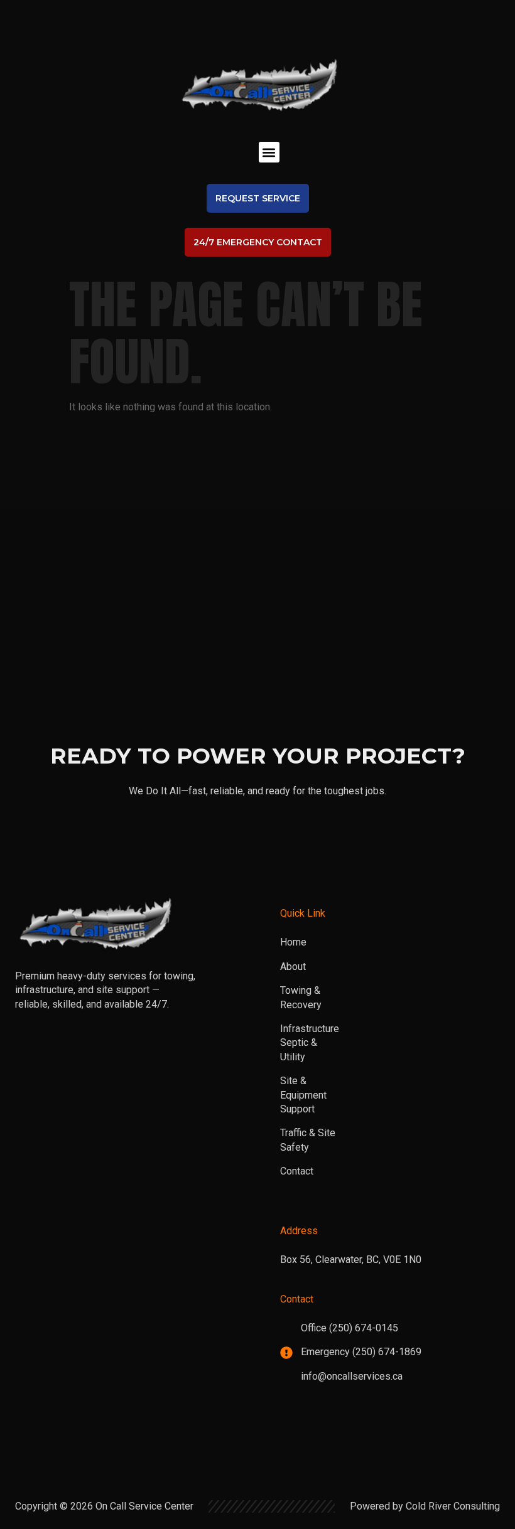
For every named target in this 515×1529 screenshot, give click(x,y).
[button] (269, 152)
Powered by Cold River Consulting (425, 1506)
